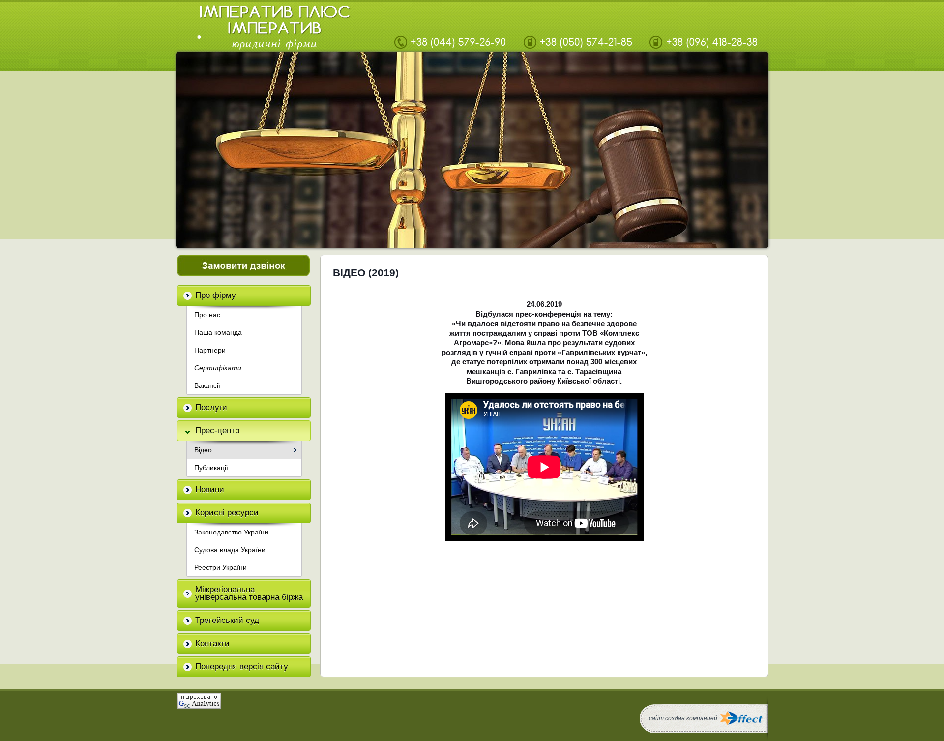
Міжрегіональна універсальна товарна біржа (249, 593)
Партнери (210, 350)
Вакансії (207, 385)
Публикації (211, 468)
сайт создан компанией (683, 718)
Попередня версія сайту (241, 666)
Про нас (207, 315)
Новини (209, 489)
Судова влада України (230, 550)
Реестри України (220, 567)
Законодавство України (231, 532)
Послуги (211, 407)
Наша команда (218, 332)
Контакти (212, 643)
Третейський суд (227, 620)
